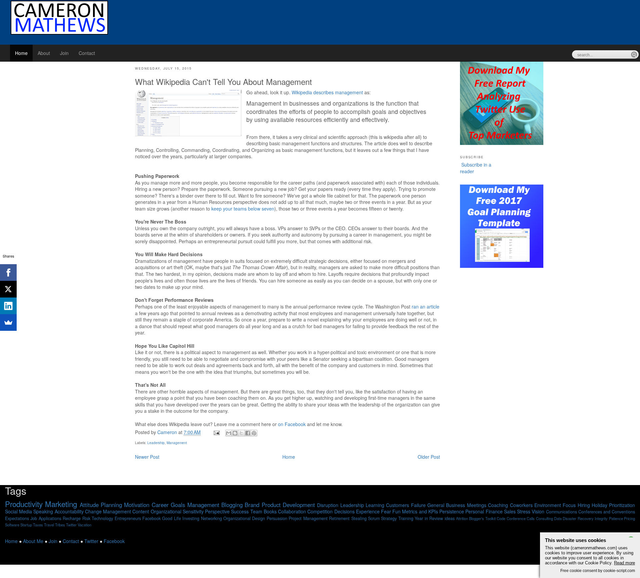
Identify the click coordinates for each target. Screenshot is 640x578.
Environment (547, 505)
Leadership (156, 442)
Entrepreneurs (128, 518)
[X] (8, 289)
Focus (569, 505)
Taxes (38, 524)
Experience (368, 511)
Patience (616, 518)
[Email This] (228, 433)
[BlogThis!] (235, 433)
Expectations (17, 518)
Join (64, 53)
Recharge (72, 518)
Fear (386, 511)
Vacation (84, 524)
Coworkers (521, 505)
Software (12, 524)
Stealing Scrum (365, 518)
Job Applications (45, 518)
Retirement (339, 518)
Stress (523, 511)
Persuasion (277, 518)
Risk (86, 518)
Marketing (61, 503)
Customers (397, 505)
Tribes (60, 524)
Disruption (327, 505)
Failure (418, 505)
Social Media (18, 511)
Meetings (476, 505)
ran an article (425, 306)
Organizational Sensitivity (177, 511)
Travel (49, 524)
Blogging (232, 505)
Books (270, 511)
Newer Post (147, 456)
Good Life (171, 518)
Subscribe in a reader (475, 168)
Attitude (89, 505)
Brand (252, 505)
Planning (111, 505)
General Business (446, 505)
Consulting (544, 518)
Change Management (108, 511)
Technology (102, 518)
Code (501, 518)
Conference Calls (521, 518)
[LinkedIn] (8, 305)
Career (160, 505)
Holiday (599, 505)
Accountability (69, 511)
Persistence (451, 511)
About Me (33, 541)
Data (558, 518)
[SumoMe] (8, 322)
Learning (375, 505)
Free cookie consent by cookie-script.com (597, 570)
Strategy (389, 518)
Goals (178, 505)
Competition (320, 511)
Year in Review (429, 518)
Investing (190, 518)
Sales (510, 511)
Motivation (136, 505)
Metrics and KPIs (420, 511)
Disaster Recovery (578, 518)
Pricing (629, 518)
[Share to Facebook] (247, 433)
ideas (450, 518)
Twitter (71, 524)
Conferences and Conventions (606, 512)
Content (140, 511)
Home (21, 53)
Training (405, 518)
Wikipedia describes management (327, 92)
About (44, 53)
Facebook (151, 518)
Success (240, 511)
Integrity (601, 518)
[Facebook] (8, 272)
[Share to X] (241, 433)
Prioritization (622, 505)
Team (256, 511)
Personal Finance (483, 511)
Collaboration (292, 511)
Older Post (429, 456)
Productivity (24, 503)
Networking (211, 518)
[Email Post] (216, 432)
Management (177, 442)
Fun (396, 511)
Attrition (462, 518)
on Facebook (292, 424)
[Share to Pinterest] (254, 433)
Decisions (344, 511)
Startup (26, 524)
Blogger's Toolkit (482, 518)
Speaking (43, 511)
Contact (87, 53)
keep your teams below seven (242, 208)
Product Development (288, 505)
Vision (538, 511)
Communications (561, 512)
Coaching (498, 505)
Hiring (584, 505)
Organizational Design (244, 518)
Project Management (308, 518)
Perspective (217, 511)
